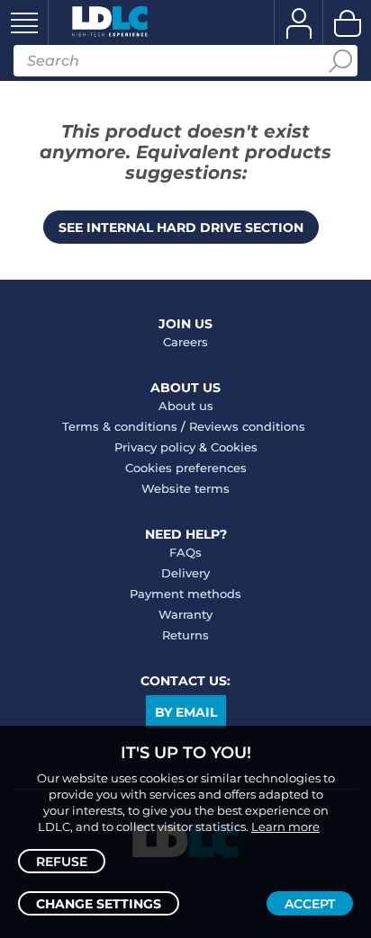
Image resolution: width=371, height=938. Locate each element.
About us (185, 405)
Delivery (185, 573)
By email (186, 712)
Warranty (185, 614)
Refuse (61, 861)
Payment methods (185, 593)
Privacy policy (154, 447)
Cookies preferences (186, 467)
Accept (310, 904)
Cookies (234, 447)
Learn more (285, 826)
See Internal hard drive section (181, 227)
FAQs (185, 552)
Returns (185, 635)
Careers (185, 342)
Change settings (98, 904)
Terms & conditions (119, 426)
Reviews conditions (247, 426)
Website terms (185, 488)
